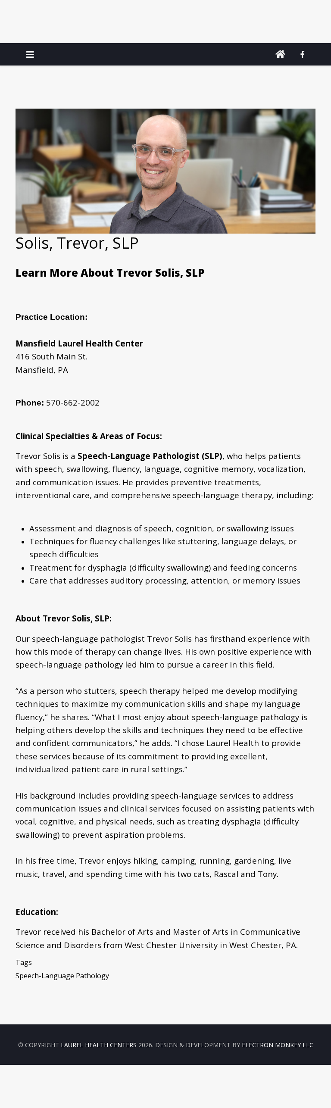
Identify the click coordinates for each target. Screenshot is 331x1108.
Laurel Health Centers (99, 1045)
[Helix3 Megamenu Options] (30, 54)
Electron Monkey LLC (277, 1045)
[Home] (280, 54)
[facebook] (302, 54)
